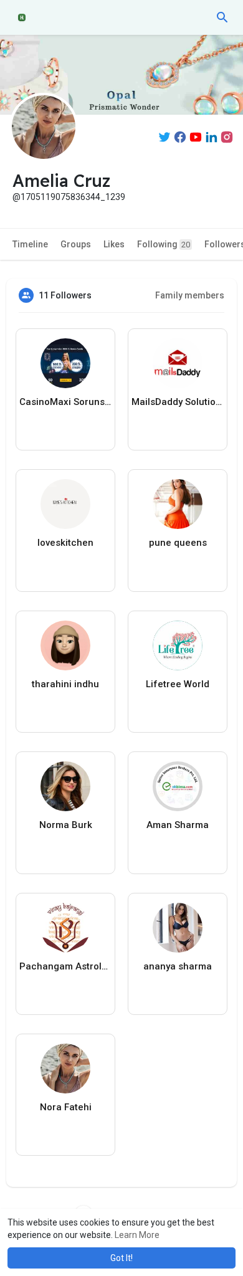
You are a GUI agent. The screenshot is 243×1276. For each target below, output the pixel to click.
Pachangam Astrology (65, 966)
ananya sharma (177, 966)
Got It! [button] (121, 1258)
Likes (114, 244)
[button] (222, 17)
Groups (75, 244)
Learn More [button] (137, 1235)
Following (163, 244)
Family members (189, 295)
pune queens (178, 542)
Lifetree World (177, 684)
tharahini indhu (65, 684)
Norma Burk (65, 825)
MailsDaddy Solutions (177, 401)
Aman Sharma (177, 825)
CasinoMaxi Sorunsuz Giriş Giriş (65, 401)
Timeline (30, 244)
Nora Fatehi (66, 1107)
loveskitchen (65, 542)
